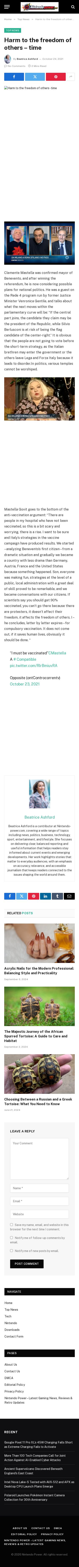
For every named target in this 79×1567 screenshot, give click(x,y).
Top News (12, 30)
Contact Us (12, 1371)
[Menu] (7, 7)
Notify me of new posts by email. (37, 1251)
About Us (10, 1364)
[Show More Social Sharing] (71, 77)
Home (8, 1303)
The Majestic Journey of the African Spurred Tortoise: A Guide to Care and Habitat (35, 1036)
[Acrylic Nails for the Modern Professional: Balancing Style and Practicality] (39, 943)
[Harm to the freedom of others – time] (39, 109)
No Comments (16, 66)
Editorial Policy (14, 1384)
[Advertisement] (39, 180)
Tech (7, 1316)
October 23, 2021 (25, 684)
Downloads (12, 1329)
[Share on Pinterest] (56, 77)
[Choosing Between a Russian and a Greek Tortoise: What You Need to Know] (39, 1074)
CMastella (57, 653)
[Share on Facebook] (14, 77)
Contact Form (13, 1336)
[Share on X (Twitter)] (35, 77)
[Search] (72, 7)
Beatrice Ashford (27, 58)
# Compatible (24, 659)
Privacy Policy (14, 1391)
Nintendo (10, 1323)
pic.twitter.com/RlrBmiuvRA (34, 665)
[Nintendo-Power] (40, 7)
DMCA (8, 1378)
